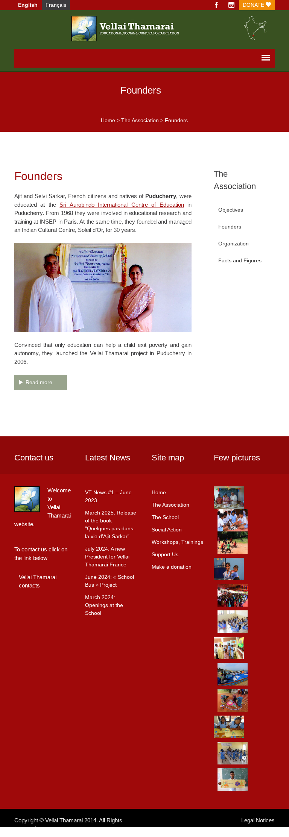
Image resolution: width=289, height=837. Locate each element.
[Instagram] (231, 5)
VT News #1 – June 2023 (108, 496)
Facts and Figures (240, 260)
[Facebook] (216, 5)
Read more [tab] (39, 382)
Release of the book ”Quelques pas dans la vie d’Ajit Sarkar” (110, 524)
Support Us (165, 554)
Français (56, 5)
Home (108, 120)
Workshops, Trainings (177, 542)
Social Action (167, 530)
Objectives (230, 210)
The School (165, 517)
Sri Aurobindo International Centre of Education (121, 204)
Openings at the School (104, 605)
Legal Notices (258, 820)
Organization (233, 244)
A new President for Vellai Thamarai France (107, 557)
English (28, 5)
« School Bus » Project (109, 581)
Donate (254, 5)
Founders (229, 227)
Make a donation (172, 567)
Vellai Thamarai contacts (37, 581)
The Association (140, 120)
